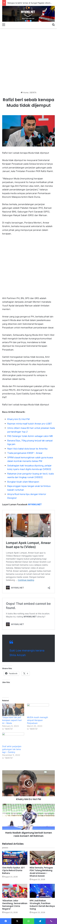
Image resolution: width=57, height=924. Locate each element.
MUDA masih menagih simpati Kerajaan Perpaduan (37, 720)
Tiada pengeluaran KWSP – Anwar (25, 453)
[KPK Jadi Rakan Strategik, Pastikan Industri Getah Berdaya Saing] (42, 891)
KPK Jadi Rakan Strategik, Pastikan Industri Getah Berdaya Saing (42, 904)
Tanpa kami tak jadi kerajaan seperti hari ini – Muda (12, 720)
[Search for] (53, 24)
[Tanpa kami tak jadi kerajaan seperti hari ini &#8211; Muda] (13, 709)
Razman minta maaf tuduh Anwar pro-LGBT (29, 423)
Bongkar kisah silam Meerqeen (23, 481)
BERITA (33, 92)
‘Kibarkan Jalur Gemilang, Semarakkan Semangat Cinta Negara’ (14, 904)
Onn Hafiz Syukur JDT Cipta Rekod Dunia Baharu (13, 870)
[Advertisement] (28, 58)
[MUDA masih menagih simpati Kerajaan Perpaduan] (38, 709)
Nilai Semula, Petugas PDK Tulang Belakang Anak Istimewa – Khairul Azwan (41, 871)
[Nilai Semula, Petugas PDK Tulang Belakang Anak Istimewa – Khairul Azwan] (42, 858)
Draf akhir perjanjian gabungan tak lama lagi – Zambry (11, 749)
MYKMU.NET (35, 504)
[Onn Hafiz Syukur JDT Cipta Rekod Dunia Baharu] (14, 858)
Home (25, 92)
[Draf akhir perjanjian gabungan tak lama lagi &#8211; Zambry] (13, 739)
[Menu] (3, 24)
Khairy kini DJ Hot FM (18, 419)
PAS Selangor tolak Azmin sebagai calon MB (30, 436)
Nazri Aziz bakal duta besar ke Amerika (27, 448)
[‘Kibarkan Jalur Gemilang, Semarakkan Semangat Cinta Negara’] (14, 891)
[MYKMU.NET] (28, 14)
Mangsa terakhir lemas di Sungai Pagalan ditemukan (31, 3)
